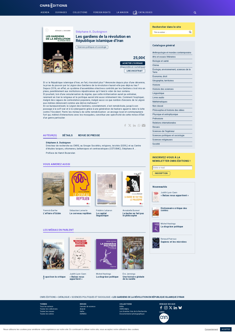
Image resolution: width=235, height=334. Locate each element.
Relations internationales (164, 122)
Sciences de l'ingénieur (163, 131)
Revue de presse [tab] (89, 135)
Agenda (45, 12)
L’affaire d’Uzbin (52, 213)
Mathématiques (159, 101)
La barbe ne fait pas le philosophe (133, 214)
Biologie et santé (160, 61)
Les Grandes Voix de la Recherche (133, 311)
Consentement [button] (211, 329)
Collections (80, 12)
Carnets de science (87, 306)
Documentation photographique (132, 314)
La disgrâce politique (107, 277)
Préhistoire (157, 118)
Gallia (82, 311)
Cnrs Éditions (48, 297)
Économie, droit (159, 76)
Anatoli (82, 309)
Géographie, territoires (163, 80)
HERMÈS (83, 314)
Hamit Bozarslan (66, 153)
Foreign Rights (102, 12)
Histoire (156, 85)
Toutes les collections (49, 309)
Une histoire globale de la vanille (133, 278)
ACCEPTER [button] (226, 329)
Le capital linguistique (102, 214)
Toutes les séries (47, 314)
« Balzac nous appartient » (77, 278)
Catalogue (63, 297)
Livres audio (158, 97)
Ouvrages (61, 12)
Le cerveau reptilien (80, 213)
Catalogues (145, 12)
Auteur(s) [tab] (50, 135)
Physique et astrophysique (165, 114)
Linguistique (158, 93)
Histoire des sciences (163, 89)
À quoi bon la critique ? (54, 278)
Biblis (122, 306)
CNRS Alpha (124, 309)
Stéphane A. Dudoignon (91, 31)
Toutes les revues (47, 311)
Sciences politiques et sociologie (92, 47)
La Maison (123, 12)
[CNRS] (164, 322)
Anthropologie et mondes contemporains (171, 52)
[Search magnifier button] (195, 13)
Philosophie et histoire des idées (168, 110)
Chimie (155, 65)
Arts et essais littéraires (164, 57)
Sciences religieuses (162, 139)
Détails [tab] (67, 135)
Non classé (157, 106)
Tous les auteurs (46, 306)
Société (156, 144)
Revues (156, 127)
